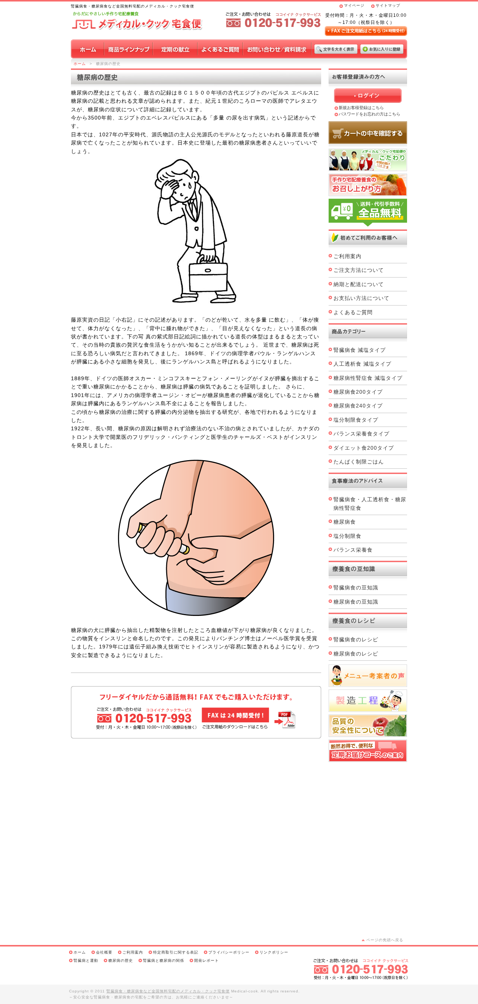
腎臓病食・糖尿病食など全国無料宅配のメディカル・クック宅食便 (168, 991)
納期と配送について (358, 284)
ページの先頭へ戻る (384, 940)
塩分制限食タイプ (355, 420)
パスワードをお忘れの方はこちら (369, 114)
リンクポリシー (274, 952)
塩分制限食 (347, 536)
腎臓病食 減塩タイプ (359, 350)
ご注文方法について (358, 270)
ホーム (80, 64)
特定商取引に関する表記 (175, 952)
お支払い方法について (361, 298)
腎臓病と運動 (86, 960)
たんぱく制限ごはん (358, 462)
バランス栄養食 (353, 550)
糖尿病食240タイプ (358, 406)
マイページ (354, 5)
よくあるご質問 (353, 312)
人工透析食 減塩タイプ (362, 364)
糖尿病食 (344, 522)
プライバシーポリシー (228, 952)
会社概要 (104, 952)
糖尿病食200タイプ (358, 392)
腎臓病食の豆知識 (355, 588)
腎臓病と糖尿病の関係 (163, 960)
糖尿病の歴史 (120, 960)
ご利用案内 (347, 256)
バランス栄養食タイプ (361, 434)
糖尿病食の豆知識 (355, 602)
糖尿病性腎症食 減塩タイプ (368, 378)
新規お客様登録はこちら (361, 107)
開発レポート (206, 960)
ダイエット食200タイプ (363, 448)
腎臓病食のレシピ (355, 639)
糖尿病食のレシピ (355, 654)
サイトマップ (388, 5)
